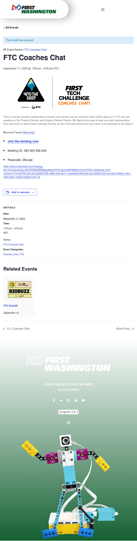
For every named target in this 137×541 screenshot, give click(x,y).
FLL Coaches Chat (18, 328)
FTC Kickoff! (11, 305)
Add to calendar (21, 192)
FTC (22, 254)
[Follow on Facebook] (54, 400)
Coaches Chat (10, 254)
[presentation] (19, 289)
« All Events (10, 27)
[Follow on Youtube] (83, 400)
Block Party (123, 328)
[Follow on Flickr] (61, 400)
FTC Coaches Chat (13, 244)
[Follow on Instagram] (68, 400)
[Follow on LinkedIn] (76, 400)
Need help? (29, 132)
